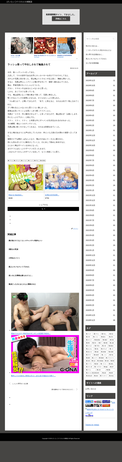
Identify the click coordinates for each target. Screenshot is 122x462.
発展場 (43, 160)
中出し (37, 160)
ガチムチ (18, 160)
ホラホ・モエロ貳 (15, 55)
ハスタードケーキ (15, 57)
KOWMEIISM (60, 57)
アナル (11, 160)
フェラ (31, 160)
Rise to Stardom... (16, 195)
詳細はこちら (61, 19)
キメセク (25, 160)
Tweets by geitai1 (92, 425)
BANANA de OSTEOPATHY (64, 55)
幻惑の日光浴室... (52, 195)
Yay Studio (36, 57)
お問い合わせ (90, 389)
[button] (113, 39)
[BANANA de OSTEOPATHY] (68, 46)
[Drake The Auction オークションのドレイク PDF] (45, 46)
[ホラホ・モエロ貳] (22, 46)
